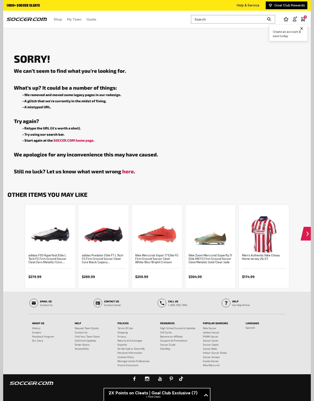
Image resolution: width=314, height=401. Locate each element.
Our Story (37, 340)
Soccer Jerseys (211, 356)
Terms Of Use (125, 328)
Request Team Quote (86, 328)
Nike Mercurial (211, 365)
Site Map (165, 348)
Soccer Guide (167, 344)
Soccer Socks (210, 340)
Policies (123, 323)
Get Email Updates (85, 340)
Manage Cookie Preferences (133, 360)
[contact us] (31, 386)
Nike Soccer (209, 328)
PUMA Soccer (210, 336)
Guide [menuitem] (91, 19)
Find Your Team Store (87, 336)
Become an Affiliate (171, 336)
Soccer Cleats (211, 344)
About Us (38, 323)
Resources (167, 323)
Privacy (121, 336)
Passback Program (43, 336)
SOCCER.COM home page (73, 140)
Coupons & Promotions (173, 340)
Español (122, 344)
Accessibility (82, 348)
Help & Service (248, 5)
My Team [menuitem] (74, 19)
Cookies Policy (125, 356)
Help (78, 323)
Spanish (250, 327)
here (128, 171)
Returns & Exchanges (129, 340)
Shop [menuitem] (58, 19)
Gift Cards (166, 332)
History (36, 328)
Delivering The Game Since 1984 (38, 6)
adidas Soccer (211, 332)
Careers (36, 332)
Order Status (82, 344)
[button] (306, 229)
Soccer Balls (210, 348)
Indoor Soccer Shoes (215, 352)
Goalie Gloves (211, 360)
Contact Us (81, 332)
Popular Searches (215, 323)
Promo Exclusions (127, 365)
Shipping (122, 332)
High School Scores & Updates (177, 328)
